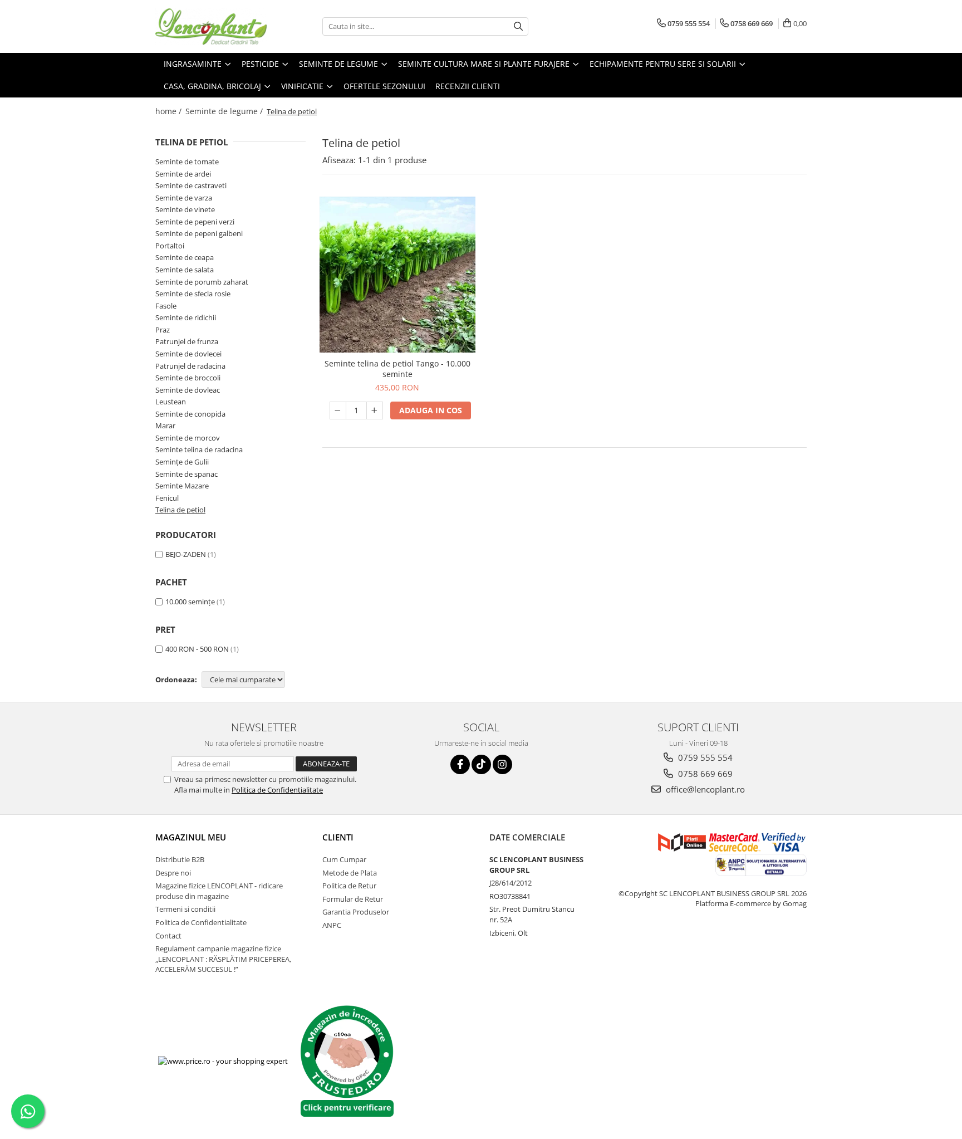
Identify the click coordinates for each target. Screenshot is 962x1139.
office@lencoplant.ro (704, 789)
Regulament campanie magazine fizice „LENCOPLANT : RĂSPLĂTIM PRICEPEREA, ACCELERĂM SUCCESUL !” (223, 959)
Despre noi (173, 873)
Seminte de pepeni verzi (194, 222)
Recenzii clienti (467, 86)
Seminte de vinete (185, 209)
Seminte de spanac (186, 474)
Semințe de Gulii (182, 462)
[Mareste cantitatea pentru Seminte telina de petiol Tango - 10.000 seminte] (374, 410)
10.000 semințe (190, 602)
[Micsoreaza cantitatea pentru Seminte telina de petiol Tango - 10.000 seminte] (338, 410)
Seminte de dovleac (187, 390)
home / (169, 111)
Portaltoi (169, 246)
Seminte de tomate (187, 162)
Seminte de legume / (225, 111)
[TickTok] (481, 764)
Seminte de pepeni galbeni (199, 233)
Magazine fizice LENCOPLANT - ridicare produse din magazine (219, 891)
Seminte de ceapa (184, 257)
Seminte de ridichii (185, 317)
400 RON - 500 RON (197, 649)
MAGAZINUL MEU (190, 837)
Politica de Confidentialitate (277, 790)
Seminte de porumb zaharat (201, 282)
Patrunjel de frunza (186, 341)
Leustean (170, 402)
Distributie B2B (179, 859)
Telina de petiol (180, 510)
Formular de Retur (352, 899)
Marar (165, 426)
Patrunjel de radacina (190, 366)
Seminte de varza (183, 198)
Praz (162, 330)
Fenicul (167, 498)
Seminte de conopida (190, 414)
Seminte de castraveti (191, 185)
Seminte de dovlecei (188, 354)
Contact (168, 936)
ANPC (331, 925)
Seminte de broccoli (187, 378)
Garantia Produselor (355, 912)
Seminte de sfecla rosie (192, 294)
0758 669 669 (704, 773)
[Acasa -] (211, 26)
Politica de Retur (349, 886)
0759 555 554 (704, 757)
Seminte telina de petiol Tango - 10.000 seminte (397, 368)
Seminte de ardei (183, 174)
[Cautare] (518, 26)
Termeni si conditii (185, 909)
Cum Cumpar (344, 859)
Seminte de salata (184, 270)
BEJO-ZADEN (185, 554)
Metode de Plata (349, 873)
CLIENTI (338, 837)
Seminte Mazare (182, 486)
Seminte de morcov (187, 438)
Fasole (165, 306)
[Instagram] (502, 764)
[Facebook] (460, 764)
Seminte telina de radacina (199, 449)
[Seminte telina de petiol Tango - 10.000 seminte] (397, 275)
